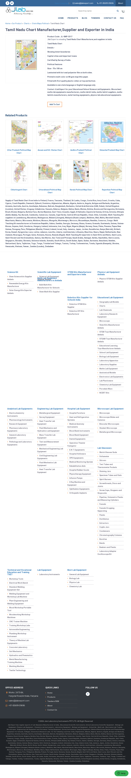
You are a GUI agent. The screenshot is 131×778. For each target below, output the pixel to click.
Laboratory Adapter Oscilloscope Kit (106, 552)
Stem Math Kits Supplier (49, 292)
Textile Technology (17, 670)
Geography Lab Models (109, 302)
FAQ (122, 18)
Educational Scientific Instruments (72, 725)
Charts (27, 23)
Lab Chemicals (105, 310)
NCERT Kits (104, 393)
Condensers (104, 531)
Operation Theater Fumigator (76, 444)
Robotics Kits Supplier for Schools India (79, 298)
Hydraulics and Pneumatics (20, 655)
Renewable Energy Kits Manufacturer (17, 284)
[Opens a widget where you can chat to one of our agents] (121, 773)
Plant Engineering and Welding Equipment (17, 602)
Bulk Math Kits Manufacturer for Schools (48, 286)
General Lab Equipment (79, 574)
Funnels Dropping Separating (105, 509)
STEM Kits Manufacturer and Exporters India (79, 273)
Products (73, 18)
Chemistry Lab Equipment (110, 385)
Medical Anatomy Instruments (75, 425)
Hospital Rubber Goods (79, 470)
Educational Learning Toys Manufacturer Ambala (109, 347)
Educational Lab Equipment (110, 297)
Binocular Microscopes (109, 424)
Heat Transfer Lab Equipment (46, 422)
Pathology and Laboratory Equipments (19, 443)
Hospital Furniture (77, 413)
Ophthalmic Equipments (79, 489)
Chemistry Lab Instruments (44, 727)
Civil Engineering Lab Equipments (47, 457)
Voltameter (104, 456)
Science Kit (12, 272)
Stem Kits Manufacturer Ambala (108, 326)
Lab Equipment (44, 570)
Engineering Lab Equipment (50, 409)
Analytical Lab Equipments (19, 409)
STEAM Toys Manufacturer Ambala (109, 340)
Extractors (104, 523)
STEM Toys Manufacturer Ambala (109, 333)
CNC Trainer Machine (18, 621)
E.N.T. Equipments (77, 450)
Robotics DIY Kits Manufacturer (75, 312)
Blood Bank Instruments (79, 431)
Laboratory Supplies (108, 365)
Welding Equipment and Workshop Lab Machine (18, 595)
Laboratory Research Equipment (107, 315)
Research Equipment (18, 424)
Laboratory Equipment (63, 727)
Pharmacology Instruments (20, 420)
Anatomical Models (107, 373)
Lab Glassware (104, 448)
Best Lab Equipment (76, 570)
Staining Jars (105, 471)
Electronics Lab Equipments (111, 377)
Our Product (17, 23)
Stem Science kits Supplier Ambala (19, 278)
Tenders (95, 18)
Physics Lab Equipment (25, 727)
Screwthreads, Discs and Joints (109, 484)
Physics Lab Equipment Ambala (108, 273)
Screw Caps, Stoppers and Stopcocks (109, 491)
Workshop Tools (16, 579)
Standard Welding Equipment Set (16, 588)
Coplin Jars (104, 527)
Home (61, 18)
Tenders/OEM (53, 701)
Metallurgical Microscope (110, 432)
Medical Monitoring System (81, 462)
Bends (102, 543)
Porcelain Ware (105, 389)
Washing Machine (16, 666)
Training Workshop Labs (19, 625)
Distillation (104, 519)
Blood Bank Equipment (79, 435)
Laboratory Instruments (49, 574)
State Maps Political (40, 23)
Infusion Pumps (76, 478)
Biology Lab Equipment (109, 357)
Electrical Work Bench (18, 583)
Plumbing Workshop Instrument (16, 635)
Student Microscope (108, 428)
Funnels (102, 504)
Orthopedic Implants (78, 493)
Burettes (103, 539)
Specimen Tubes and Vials (110, 475)
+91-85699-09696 (17, 705)
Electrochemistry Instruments (15, 414)
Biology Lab (74, 578)
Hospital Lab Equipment (78, 409)
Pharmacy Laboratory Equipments (17, 429)
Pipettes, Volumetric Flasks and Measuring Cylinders (110, 498)
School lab (93, 727)
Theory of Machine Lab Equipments (18, 641)
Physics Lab (74, 582)
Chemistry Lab (75, 586)
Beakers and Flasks (107, 547)
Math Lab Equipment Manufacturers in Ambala (49, 279)
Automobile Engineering (19, 629)
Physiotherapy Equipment (80, 474)
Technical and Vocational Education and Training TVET (19, 572)
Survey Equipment (46, 417)
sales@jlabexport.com (19, 700)
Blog (84, 18)
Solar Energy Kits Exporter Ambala (19, 291)
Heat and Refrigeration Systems (78, 418)
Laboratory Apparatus (108, 361)
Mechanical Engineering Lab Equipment (50, 450)
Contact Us (110, 18)
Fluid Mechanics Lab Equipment (47, 464)
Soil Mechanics (15, 651)
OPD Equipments (76, 458)
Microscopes (11, 729)
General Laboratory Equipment (16, 436)
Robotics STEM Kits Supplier (76, 305)
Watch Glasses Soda (108, 452)
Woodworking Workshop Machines (18, 616)
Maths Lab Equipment (108, 369)
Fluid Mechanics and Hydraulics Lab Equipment (48, 429)
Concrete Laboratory (18, 647)
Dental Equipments (77, 439)
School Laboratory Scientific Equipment (100, 725)
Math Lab (101, 727)
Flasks (102, 515)
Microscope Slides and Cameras (108, 418)
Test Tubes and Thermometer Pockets (107, 465)
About (120, 3)
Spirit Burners (105, 479)
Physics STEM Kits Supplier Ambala (110, 280)
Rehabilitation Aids (77, 466)
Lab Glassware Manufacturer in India (46, 725)
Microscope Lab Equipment (110, 409)
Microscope (104, 321)
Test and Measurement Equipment (48, 443)
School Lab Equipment (108, 352)
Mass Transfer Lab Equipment (46, 436)
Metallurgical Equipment (49, 413)
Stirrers (102, 460)
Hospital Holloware (77, 454)
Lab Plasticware (106, 381)
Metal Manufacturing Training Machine (17, 660)
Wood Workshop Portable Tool (19, 609)
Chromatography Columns (110, 535)
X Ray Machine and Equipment (76, 483)
